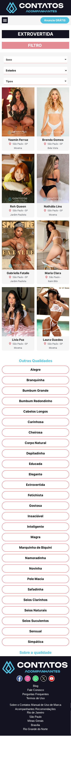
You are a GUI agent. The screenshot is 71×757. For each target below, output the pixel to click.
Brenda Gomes (53, 140)
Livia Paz (18, 340)
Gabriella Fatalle (18, 273)
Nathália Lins (53, 206)
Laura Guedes (53, 340)
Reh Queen (18, 206)
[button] (5, 20)
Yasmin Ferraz (18, 140)
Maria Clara (53, 273)
